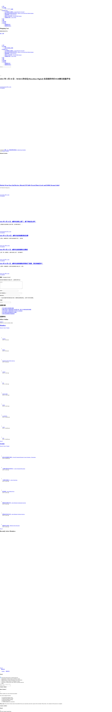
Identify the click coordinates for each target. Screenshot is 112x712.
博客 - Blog (6, 149)
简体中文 (3, 669)
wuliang (3, 371)
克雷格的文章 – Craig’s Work (10, 56)
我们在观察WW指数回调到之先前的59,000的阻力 (12, 310)
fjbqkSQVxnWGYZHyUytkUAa (8, 360)
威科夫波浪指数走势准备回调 (8, 313)
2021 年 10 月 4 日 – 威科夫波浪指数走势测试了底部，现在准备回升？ (21, 263)
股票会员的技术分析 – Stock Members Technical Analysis (13, 514)
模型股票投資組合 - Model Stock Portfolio (17, 149)
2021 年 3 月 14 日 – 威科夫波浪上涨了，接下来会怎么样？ (18, 221)
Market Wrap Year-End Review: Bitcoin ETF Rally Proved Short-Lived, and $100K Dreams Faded (29, 185)
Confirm (5, 705)
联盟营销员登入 (8, 64)
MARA (7, 151)
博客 (3, 59)
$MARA (4, 151)
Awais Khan (2, 194)
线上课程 (4, 46)
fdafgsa (3, 349)
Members (3, 325)
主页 (3, 45)
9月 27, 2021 (6, 259)
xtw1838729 (4, 416)
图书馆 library (5, 49)
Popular (7, 327)
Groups (2, 443)
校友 (3, 57)
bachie (3, 405)
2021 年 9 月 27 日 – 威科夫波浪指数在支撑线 (14, 249)
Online (1, 321)
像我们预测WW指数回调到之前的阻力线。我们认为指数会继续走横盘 (16, 309)
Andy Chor (2, 245)
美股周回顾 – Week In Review (10, 53)
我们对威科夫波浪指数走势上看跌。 (9, 312)
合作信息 (4, 61)
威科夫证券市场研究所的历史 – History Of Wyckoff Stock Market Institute (19, 52)
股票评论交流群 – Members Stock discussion (11, 525)
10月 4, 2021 (6, 273)
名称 (1, 290)
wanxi (3, 427)
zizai (3, 438)
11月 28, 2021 (7, 245)
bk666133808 (4, 393)
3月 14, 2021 (8, 231)
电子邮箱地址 (3, 293)
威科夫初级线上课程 (9, 47)
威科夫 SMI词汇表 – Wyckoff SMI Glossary (13, 54)
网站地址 (2, 295)
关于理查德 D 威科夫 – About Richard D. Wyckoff (14, 50)
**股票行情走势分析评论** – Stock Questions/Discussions (13, 468)
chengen (3, 338)
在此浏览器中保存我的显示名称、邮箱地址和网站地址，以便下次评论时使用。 (17, 297)
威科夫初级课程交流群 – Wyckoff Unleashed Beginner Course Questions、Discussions (19, 457)
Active (4, 327)
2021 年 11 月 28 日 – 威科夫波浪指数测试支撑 (14, 235)
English (3, 671)
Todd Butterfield (3, 86)
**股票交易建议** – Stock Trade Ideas (9, 480)
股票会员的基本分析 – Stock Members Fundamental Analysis (14, 502)
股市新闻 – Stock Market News (8, 491)
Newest (1, 327)
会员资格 (4, 60)
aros (3, 382)
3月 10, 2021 (8, 86)
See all (1, 441)
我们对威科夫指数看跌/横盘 (8, 308)
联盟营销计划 (7, 63)
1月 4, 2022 (7, 194)
